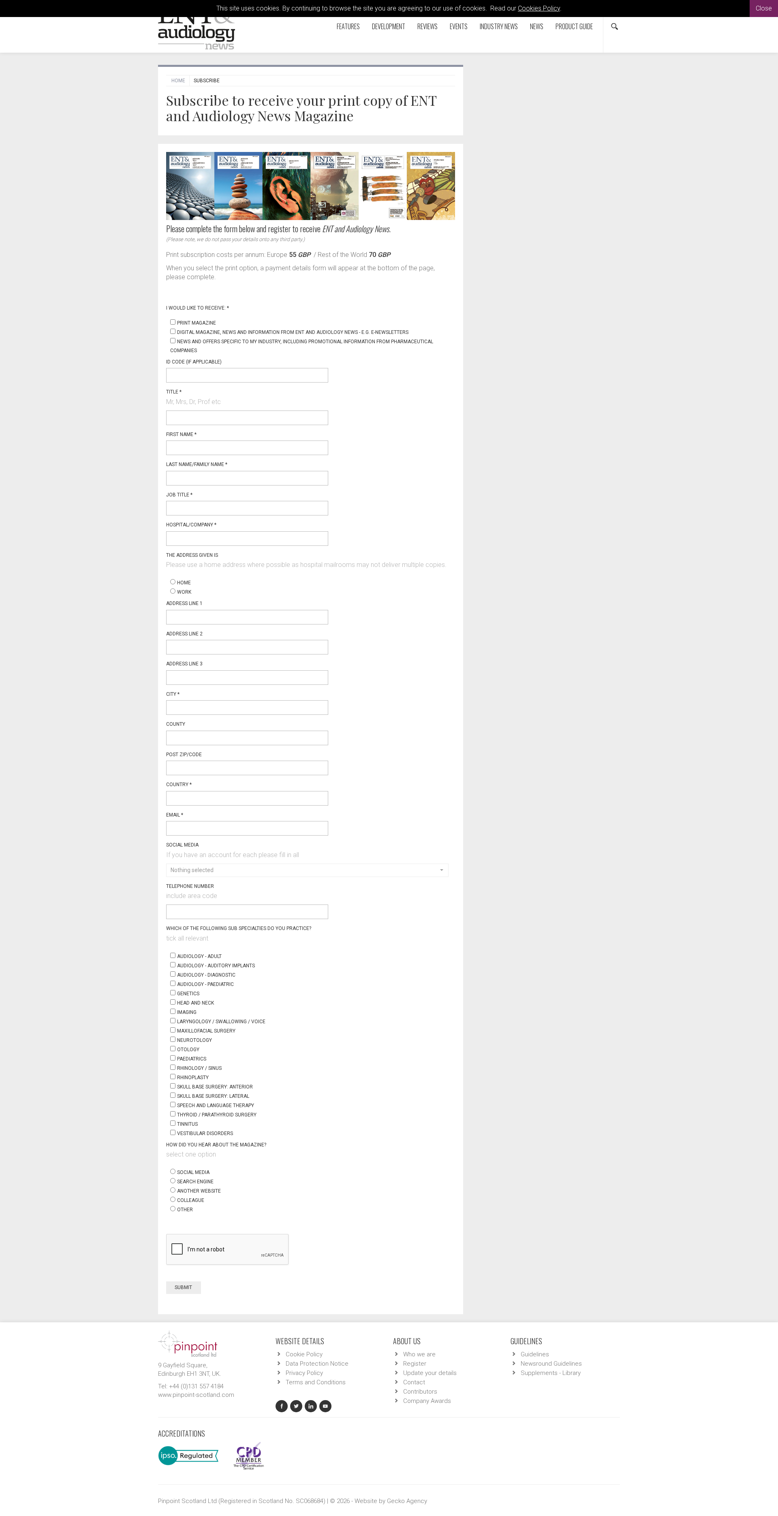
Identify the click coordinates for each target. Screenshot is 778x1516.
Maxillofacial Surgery (206, 1031)
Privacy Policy (304, 1373)
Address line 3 (184, 664)
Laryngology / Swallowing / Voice (221, 1021)
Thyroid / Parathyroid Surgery (216, 1115)
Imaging (187, 1012)
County (175, 724)
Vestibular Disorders (205, 1133)
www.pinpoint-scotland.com (196, 1394)
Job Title (179, 495)
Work (184, 592)
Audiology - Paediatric (205, 984)
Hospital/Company (191, 525)
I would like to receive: (197, 308)
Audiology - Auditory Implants (216, 966)
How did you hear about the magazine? (216, 1145)
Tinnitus (187, 1124)
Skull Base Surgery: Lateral (213, 1096)
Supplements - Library (551, 1373)
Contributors (420, 1391)
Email (174, 815)
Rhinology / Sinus (199, 1068)
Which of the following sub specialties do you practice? (238, 928)
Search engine (195, 1182)
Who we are (419, 1354)
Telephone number (190, 886)
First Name (181, 434)
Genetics (188, 993)
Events (459, 26)
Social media (193, 1172)
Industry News (499, 26)
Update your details (430, 1373)
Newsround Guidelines (551, 1363)
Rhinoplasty (193, 1077)
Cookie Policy (304, 1354)
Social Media (182, 845)
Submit (184, 1287)
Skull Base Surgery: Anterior (215, 1087)
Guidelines (535, 1354)
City (173, 694)
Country (179, 784)
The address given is (192, 555)
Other (185, 1209)
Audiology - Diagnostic (206, 975)
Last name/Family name (196, 464)
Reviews (427, 26)
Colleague (190, 1200)
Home (178, 80)
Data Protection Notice (317, 1363)
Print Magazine (196, 323)
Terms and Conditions (316, 1382)
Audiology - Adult (199, 956)
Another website (199, 1191)
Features (348, 26)
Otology (188, 1049)
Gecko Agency (407, 1501)
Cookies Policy (539, 8)
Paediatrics (191, 1059)
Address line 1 (184, 603)
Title (174, 392)
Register (414, 1363)
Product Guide (574, 26)
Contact (414, 1382)
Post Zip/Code (184, 754)
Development (388, 26)
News (536, 26)
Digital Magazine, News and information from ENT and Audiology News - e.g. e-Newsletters (292, 332)
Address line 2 (184, 634)
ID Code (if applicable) (194, 362)
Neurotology (194, 1040)
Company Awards (427, 1401)
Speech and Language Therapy (215, 1105)
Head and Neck (195, 1003)
